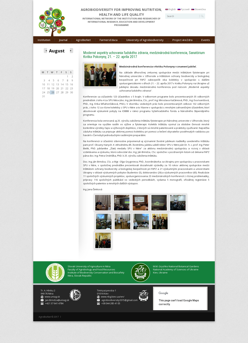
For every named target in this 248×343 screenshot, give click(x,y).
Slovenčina (200, 9)
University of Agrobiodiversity (145, 40)
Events (205, 40)
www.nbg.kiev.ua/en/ (112, 296)
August (57, 51)
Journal (63, 40)
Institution (44, 40)
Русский (185, 9)
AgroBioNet (83, 40)
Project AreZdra (182, 40)
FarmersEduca (108, 40)
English (172, 9)
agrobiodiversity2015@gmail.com (119, 300)
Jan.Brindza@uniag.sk (57, 300)
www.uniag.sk (52, 296)
